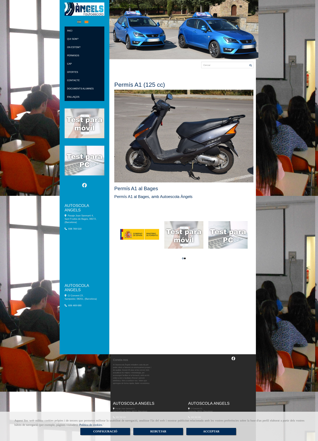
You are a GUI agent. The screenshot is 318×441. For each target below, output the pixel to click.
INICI (69, 30)
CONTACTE (73, 80)
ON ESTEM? (73, 47)
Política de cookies (90, 424)
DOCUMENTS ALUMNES (80, 88)
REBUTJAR (158, 431)
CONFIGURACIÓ (105, 431)
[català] (87, 22)
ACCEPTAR (211, 431)
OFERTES (72, 72)
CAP (69, 63)
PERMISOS (73, 55)
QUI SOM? (73, 39)
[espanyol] (80, 22)
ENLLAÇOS (73, 97)
